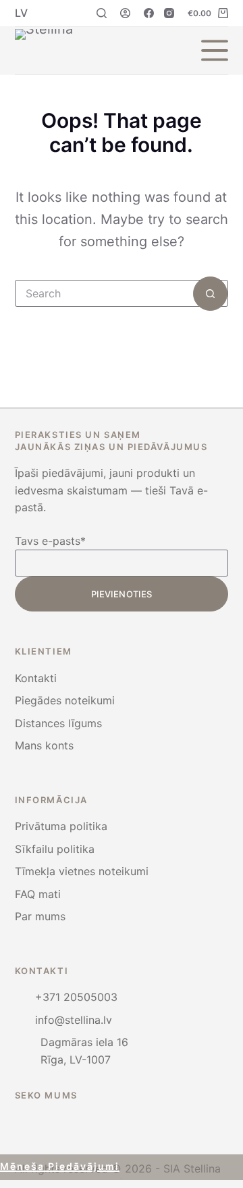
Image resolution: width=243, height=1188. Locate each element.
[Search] (102, 13)
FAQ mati (38, 894)
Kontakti (36, 678)
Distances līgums (58, 723)
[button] (21, 13)
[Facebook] (149, 13)
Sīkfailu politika (54, 849)
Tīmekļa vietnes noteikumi (81, 871)
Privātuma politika (61, 826)
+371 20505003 (76, 997)
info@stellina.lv (73, 1020)
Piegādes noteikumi (65, 700)
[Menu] (214, 50)
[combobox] (105, 293)
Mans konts (44, 745)
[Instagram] (169, 13)
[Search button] (210, 293)
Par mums (40, 916)
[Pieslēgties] (125, 13)
